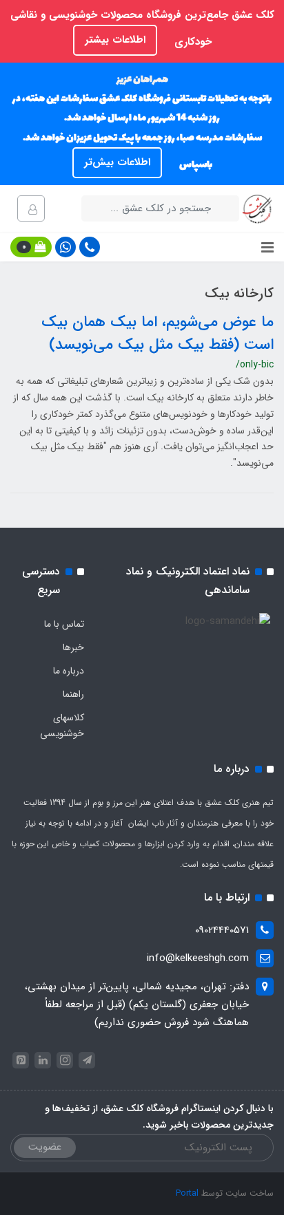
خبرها (73, 647)
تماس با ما (64, 624)
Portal (187, 1193)
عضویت (44, 1147)
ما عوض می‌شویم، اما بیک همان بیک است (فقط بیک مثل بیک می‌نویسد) (157, 333)
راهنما (73, 694)
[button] (31, 247)
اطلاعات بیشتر (115, 40)
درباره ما (68, 670)
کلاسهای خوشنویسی (62, 726)
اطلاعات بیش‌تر (117, 162)
